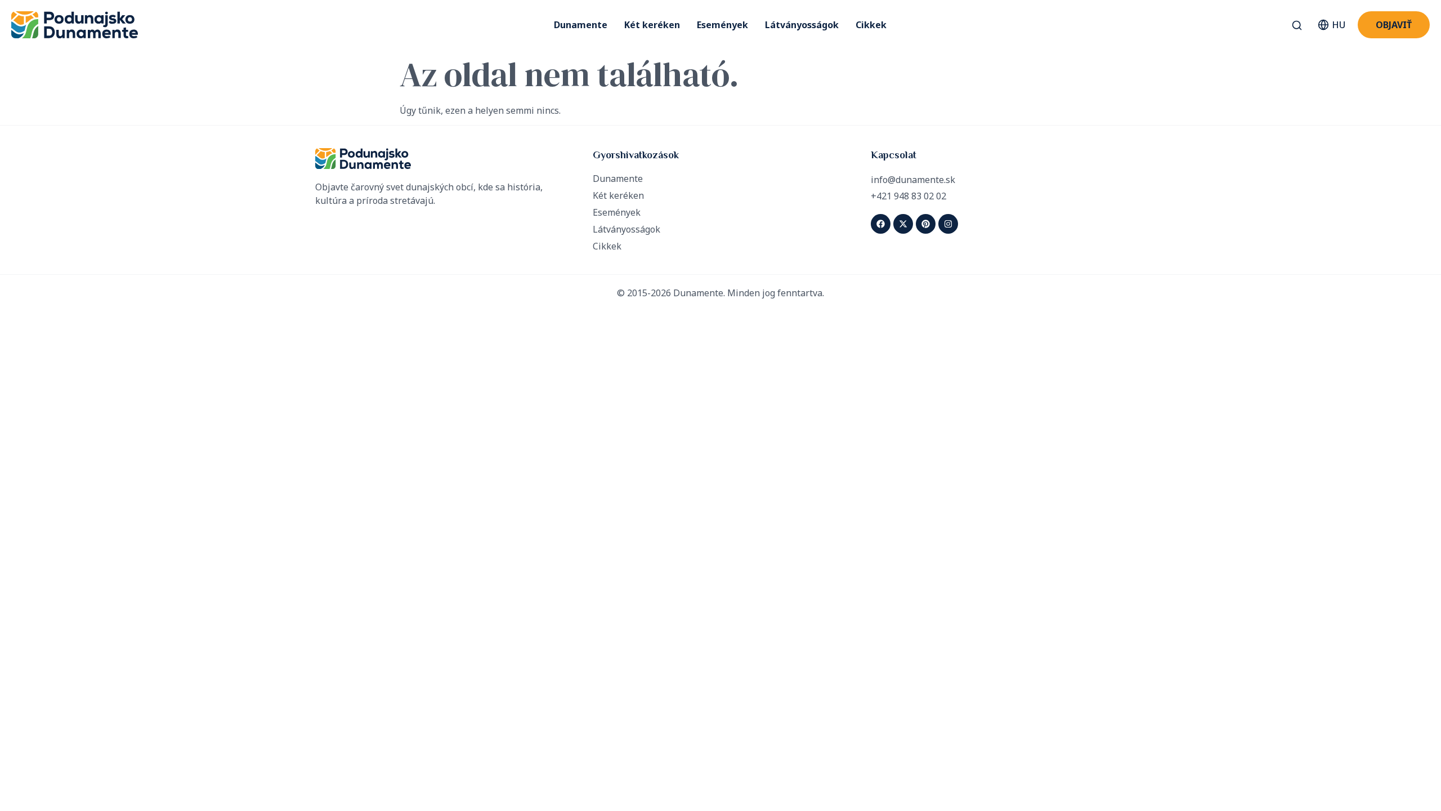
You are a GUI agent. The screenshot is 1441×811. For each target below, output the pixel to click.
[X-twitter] (903, 224)
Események (722, 25)
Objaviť (1394, 25)
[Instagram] (948, 224)
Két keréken (652, 25)
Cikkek (871, 25)
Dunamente (580, 25)
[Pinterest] (926, 224)
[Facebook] (880, 224)
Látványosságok (802, 25)
